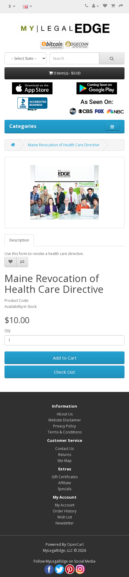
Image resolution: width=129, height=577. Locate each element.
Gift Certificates (65, 476)
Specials (64, 488)
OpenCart (75, 544)
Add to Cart (64, 358)
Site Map (64, 460)
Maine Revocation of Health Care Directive (63, 144)
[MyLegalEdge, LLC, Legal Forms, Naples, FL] (32, 104)
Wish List (64, 517)
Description (19, 240)
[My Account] (95, 5)
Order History (64, 511)
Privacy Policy (64, 426)
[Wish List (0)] (105, 5)
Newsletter (65, 523)
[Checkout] (121, 5)
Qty (7, 330)
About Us (65, 414)
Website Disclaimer (64, 420)
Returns (64, 454)
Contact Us (64, 448)
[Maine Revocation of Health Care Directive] (64, 192)
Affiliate (64, 482)
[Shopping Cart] (113, 5)
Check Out (64, 372)
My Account (64, 505)
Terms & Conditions (65, 432)
